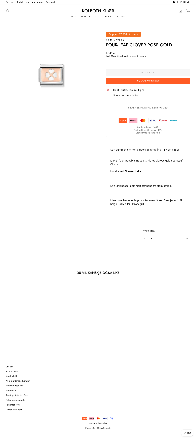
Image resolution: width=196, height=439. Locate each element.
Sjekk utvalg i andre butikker (126, 95)
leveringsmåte (129, 56)
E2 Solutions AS (104, 428)
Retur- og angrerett (15, 400)
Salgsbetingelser (14, 385)
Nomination (115, 40)
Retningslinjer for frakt (17, 395)
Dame (98, 17)
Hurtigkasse (153, 80)
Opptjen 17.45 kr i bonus (123, 34)
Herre (108, 17)
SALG (73, 17)
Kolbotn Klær (98, 11)
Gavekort (50, 2)
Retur (148, 238)
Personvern (11, 390)
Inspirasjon (37, 2)
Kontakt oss (23, 2)
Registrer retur (13, 405)
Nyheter (85, 17)
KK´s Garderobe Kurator (18, 381)
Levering (148, 231)
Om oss (10, 2)
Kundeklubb (12, 376)
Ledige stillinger (14, 409)
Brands (121, 17)
